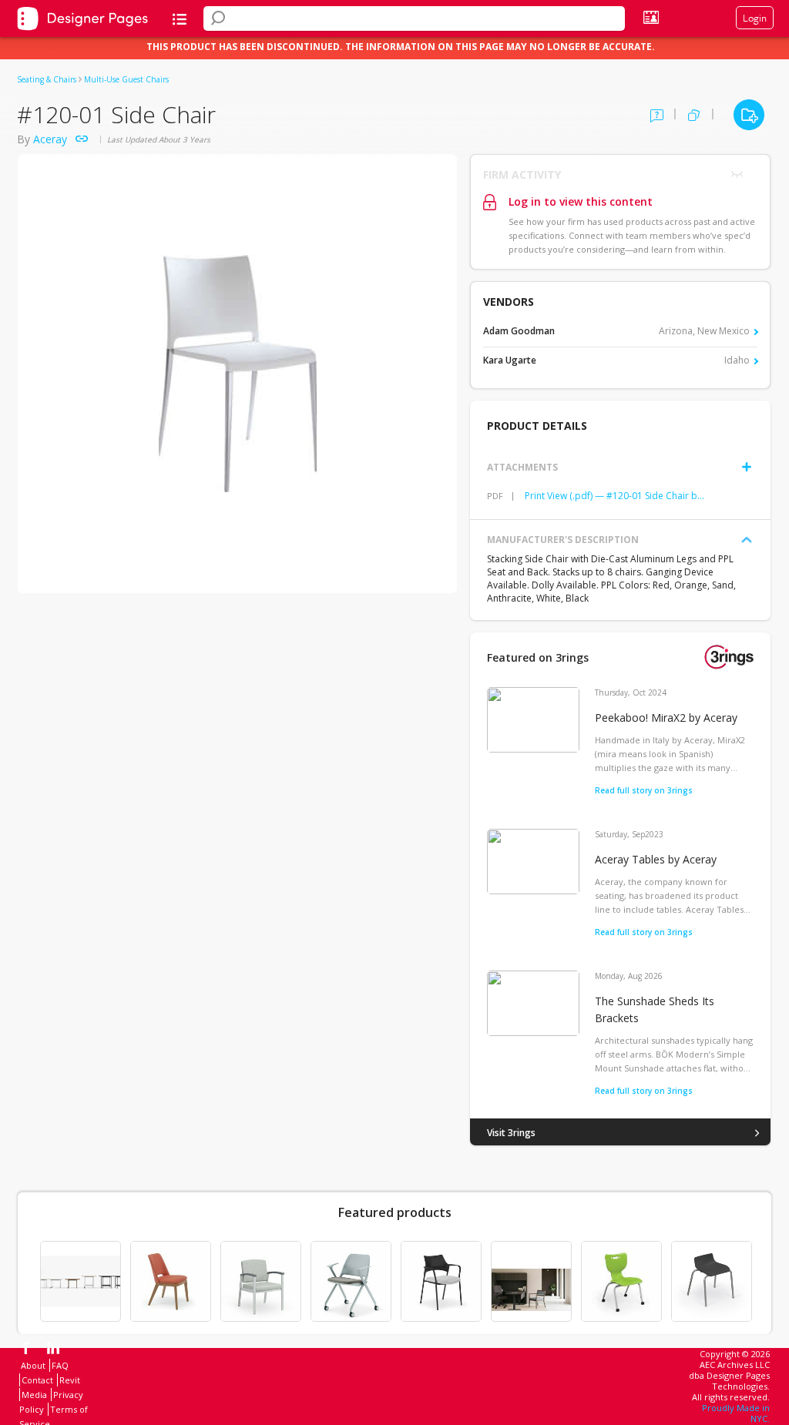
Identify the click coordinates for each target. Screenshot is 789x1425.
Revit (69, 1380)
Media (34, 1394)
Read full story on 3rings (644, 790)
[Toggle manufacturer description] (746, 540)
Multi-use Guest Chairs (126, 79)
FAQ (60, 1365)
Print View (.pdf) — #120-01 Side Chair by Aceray (616, 495)
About (33, 1365)
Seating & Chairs (46, 79)
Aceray (50, 139)
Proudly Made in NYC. (736, 1413)
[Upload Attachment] (746, 467)
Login (755, 17)
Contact (37, 1380)
